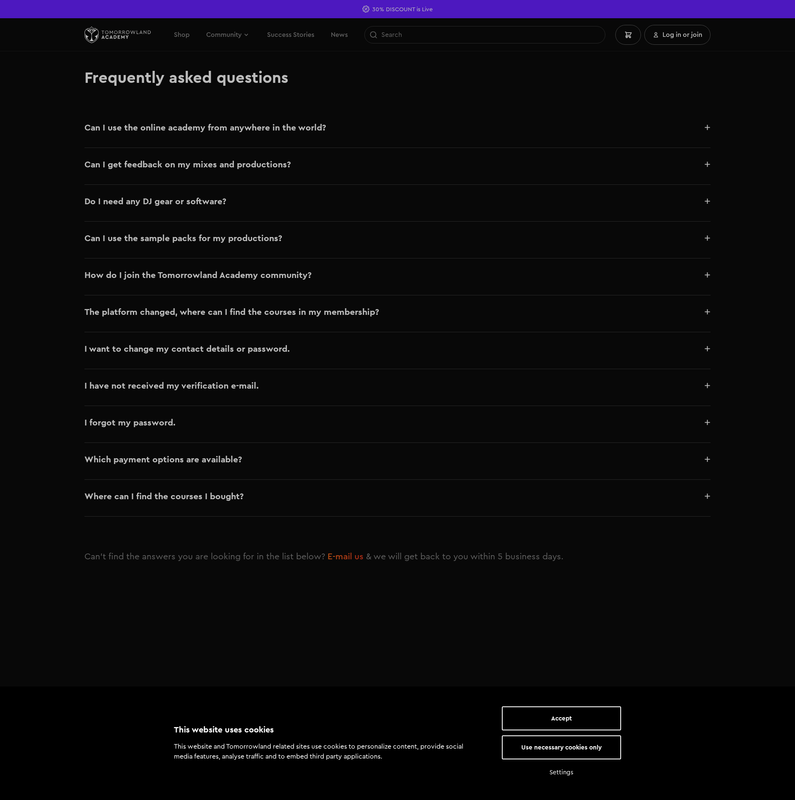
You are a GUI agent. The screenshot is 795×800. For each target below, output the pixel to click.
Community (224, 34)
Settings (561, 772)
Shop (182, 34)
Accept (561, 718)
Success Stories (290, 34)
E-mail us (346, 556)
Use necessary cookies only (561, 747)
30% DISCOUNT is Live (402, 9)
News (339, 34)
